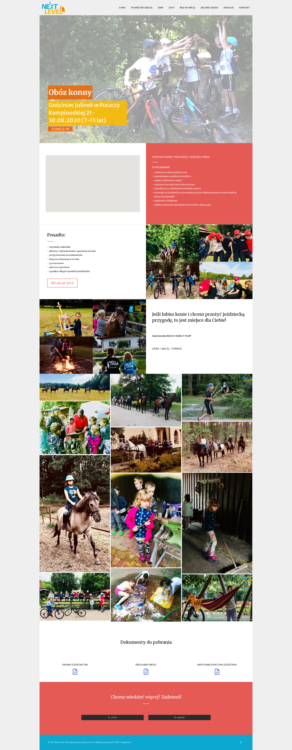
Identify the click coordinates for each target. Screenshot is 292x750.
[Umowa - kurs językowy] (146, 672)
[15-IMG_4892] (75, 513)
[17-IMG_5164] (146, 520)
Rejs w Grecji (187, 7)
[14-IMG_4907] (146, 450)
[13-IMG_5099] (217, 447)
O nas (122, 7)
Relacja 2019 (62, 283)
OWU (117, 742)
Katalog (229, 7)
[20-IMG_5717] (217, 597)
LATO (171, 7)
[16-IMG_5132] (217, 523)
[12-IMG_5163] (75, 427)
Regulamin (126, 742)
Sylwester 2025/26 (141, 7)
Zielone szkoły (209, 7)
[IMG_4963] (75, 387)
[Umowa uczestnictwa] (75, 672)
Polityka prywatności (103, 742)
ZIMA (160, 7)
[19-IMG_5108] (75, 597)
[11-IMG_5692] (217, 397)
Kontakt (244, 7)
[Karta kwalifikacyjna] (217, 672)
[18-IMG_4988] (146, 595)
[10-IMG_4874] (146, 400)
